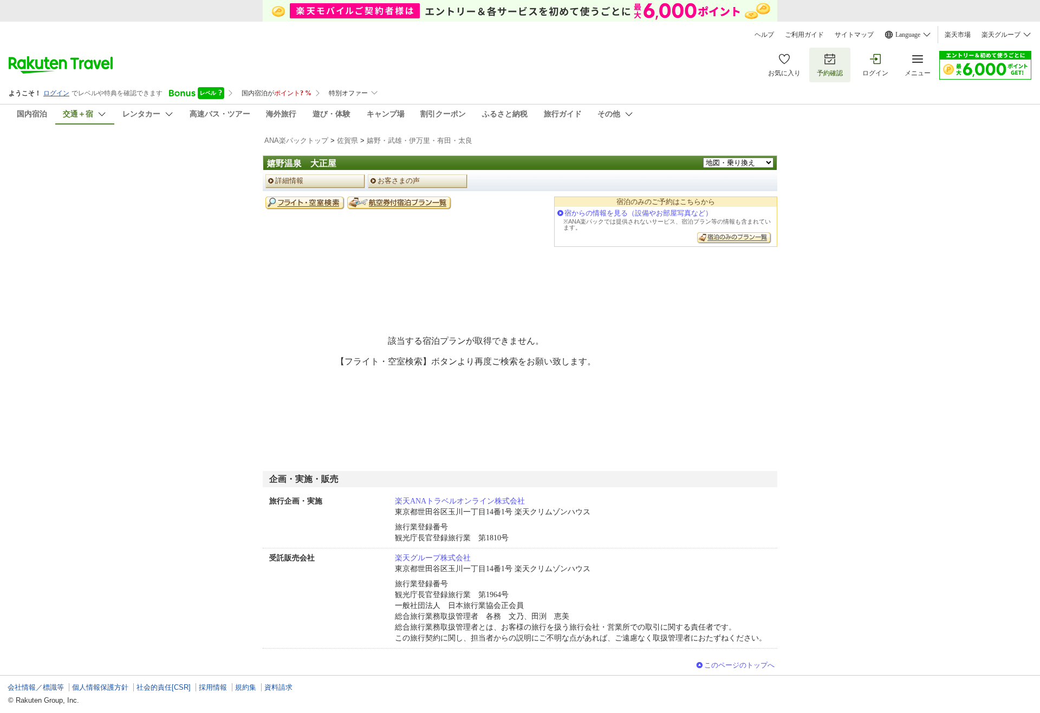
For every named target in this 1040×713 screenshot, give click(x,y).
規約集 (245, 687)
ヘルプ (764, 34)
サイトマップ (854, 34)
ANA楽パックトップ (296, 140)
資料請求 (278, 687)
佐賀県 (347, 140)
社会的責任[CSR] (163, 687)
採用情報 (213, 687)
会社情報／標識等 (36, 687)
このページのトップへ (739, 665)
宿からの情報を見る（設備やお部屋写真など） (638, 213)
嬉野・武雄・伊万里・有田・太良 (419, 140)
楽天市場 (958, 34)
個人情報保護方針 (100, 687)
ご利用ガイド (804, 34)
